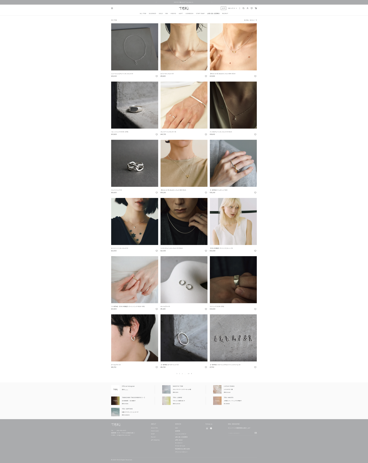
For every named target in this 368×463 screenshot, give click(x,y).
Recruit (153, 437)
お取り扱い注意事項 (213, 13)
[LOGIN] (247, 8)
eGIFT (181, 13)
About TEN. (154, 428)
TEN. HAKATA (228, 397)
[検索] (243, 8)
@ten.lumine (176, 403)
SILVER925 (152, 13)
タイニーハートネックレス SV (119, 248)
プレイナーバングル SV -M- (168, 132)
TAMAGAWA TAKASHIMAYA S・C (133, 397)
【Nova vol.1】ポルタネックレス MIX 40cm (222, 73)
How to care (155, 431)
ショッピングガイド (180, 434)
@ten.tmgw (125, 403)
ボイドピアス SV (165, 306)
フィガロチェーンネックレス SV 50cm (221, 132)
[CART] (256, 8)
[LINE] (211, 428)
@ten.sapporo (126, 415)
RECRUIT (225, 13)
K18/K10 (173, 13)
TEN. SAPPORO (127, 409)
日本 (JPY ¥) (231, 8)
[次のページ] (191, 374)
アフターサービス (180, 446)
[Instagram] (207, 428)
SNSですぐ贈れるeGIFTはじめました (184, 2)
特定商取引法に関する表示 (182, 449)
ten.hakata (227, 403)
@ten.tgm (175, 392)
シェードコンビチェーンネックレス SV (122, 73)
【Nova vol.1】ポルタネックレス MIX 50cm (173, 190)
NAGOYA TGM (178, 386)
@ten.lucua (227, 392)
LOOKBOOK (189, 13)
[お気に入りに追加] (156, 76)
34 (188, 373)
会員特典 (177, 431)
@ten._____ (125, 389)
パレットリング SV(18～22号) (119, 132)
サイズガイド (179, 443)
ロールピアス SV (116, 364)
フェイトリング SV (116, 190)
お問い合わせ (179, 440)
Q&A (176, 428)
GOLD (161, 13)
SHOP (153, 434)
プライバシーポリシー (181, 452)
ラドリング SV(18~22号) (217, 306)
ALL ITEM (143, 13)
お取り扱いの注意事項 (181, 437)
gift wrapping (155, 440)
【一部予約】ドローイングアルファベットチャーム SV (225, 364)
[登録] (256, 433)
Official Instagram (128, 386)
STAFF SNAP (200, 13)
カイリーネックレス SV (167, 73)
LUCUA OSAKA (229, 386)
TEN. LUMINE (177, 397)
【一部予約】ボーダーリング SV (170, 364)
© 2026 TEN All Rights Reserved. (121, 460)
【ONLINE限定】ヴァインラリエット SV (221, 248)
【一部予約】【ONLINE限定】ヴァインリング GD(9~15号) (128, 306)
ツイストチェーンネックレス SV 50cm (172, 248)
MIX (167, 13)
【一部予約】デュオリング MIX (218, 190)
